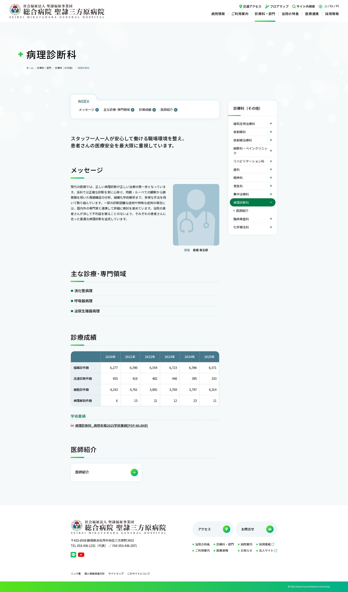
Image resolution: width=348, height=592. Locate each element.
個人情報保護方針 (94, 573)
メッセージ (86, 109)
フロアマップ (279, 6)
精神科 (238, 177)
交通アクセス (252, 6)
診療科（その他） (64, 68)
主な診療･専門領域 (116, 109)
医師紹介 (167, 109)
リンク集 (76, 573)
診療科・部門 (265, 13)
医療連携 (312, 13)
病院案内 (246, 544)
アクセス (204, 529)
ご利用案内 (239, 13)
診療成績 (145, 109)
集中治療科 (241, 194)
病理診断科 (241, 202)
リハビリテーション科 (248, 161)
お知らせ (246, 550)
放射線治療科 (242, 140)
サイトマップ (116, 573)
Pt (337, 6)
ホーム (29, 68)
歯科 (236, 169)
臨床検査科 (241, 219)
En (331, 6)
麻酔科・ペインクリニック (250, 150)
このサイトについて (138, 573)
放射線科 (239, 131)
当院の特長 (290, 13)
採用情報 (332, 13)
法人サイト (266, 550)
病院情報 (218, 13)
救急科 (238, 186)
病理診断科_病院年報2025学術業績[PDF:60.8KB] (111, 425)
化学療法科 (241, 227)
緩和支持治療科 (244, 123)
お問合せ (247, 529)
